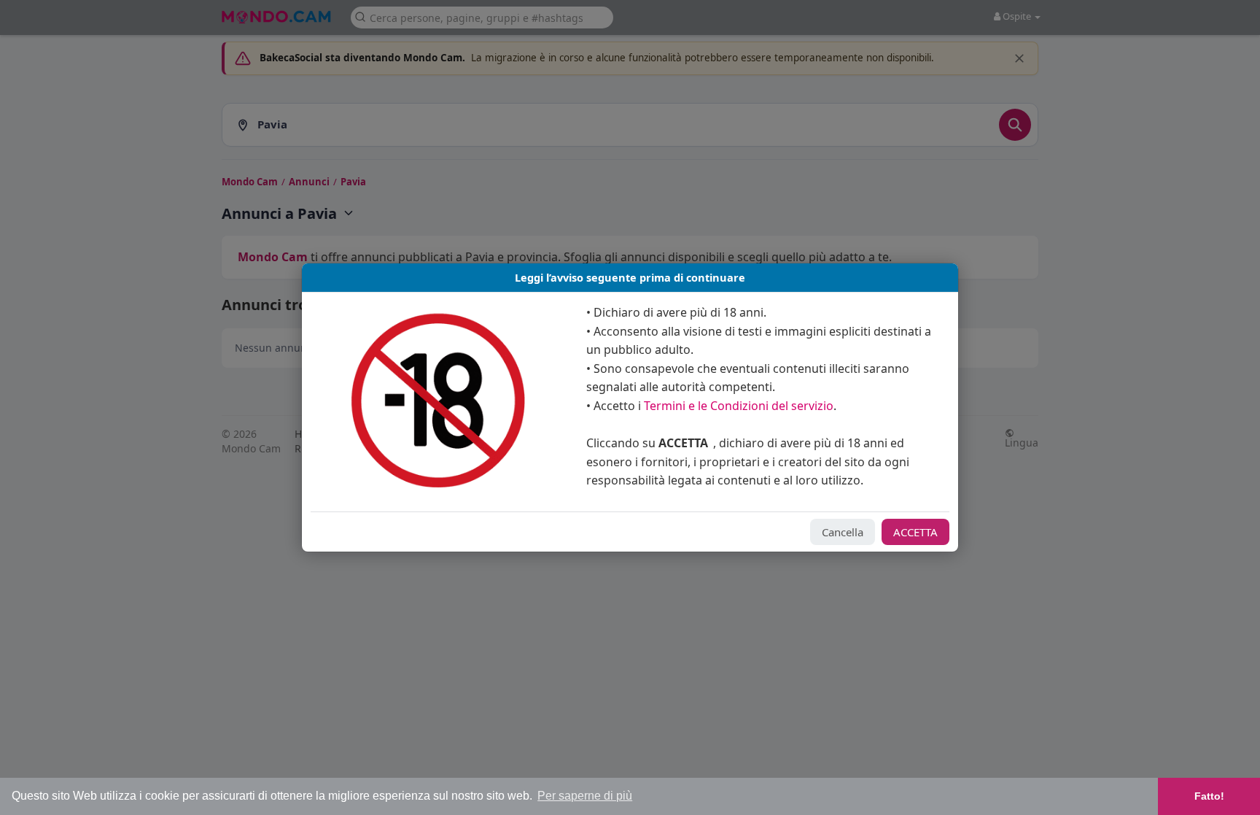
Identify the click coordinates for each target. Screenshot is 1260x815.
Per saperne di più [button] (584, 795)
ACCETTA (915, 532)
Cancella (842, 532)
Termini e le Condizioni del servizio (738, 406)
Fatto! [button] (1209, 796)
